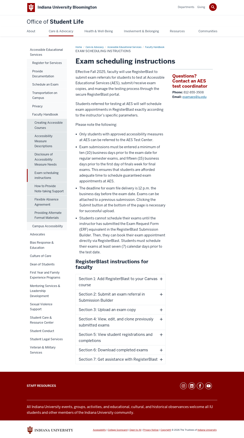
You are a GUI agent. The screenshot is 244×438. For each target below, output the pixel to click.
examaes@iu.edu (194, 97)
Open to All (135, 430)
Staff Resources (41, 386)
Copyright (166, 430)
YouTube (208, 385)
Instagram (183, 385)
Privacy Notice (151, 430)
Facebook (200, 385)
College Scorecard (118, 430)
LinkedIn (191, 385)
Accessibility (99, 430)
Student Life (55, 22)
